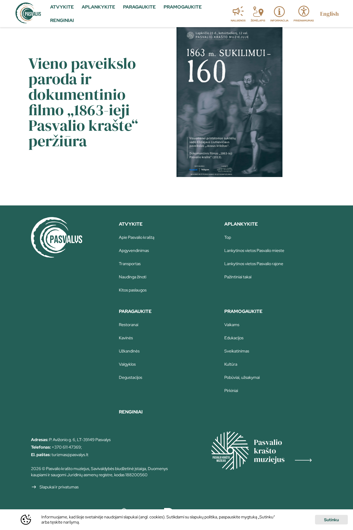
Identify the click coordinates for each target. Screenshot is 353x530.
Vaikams (231, 324)
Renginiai (131, 412)
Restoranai (128, 324)
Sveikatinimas (236, 351)
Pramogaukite (243, 311)
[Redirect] (266, 451)
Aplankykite (241, 224)
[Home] (56, 255)
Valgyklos (127, 364)
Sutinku (331, 520)
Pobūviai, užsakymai (242, 377)
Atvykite (131, 224)
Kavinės (126, 338)
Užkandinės (129, 351)
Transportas (130, 263)
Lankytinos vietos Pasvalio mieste (254, 250)
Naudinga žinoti (132, 277)
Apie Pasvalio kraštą (136, 237)
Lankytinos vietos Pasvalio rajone (253, 263)
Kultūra (230, 364)
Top (227, 237)
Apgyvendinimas (134, 250)
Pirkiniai (231, 390)
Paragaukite (135, 311)
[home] (28, 13)
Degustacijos (130, 377)
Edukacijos (233, 338)
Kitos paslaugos (133, 290)
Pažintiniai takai (237, 277)
